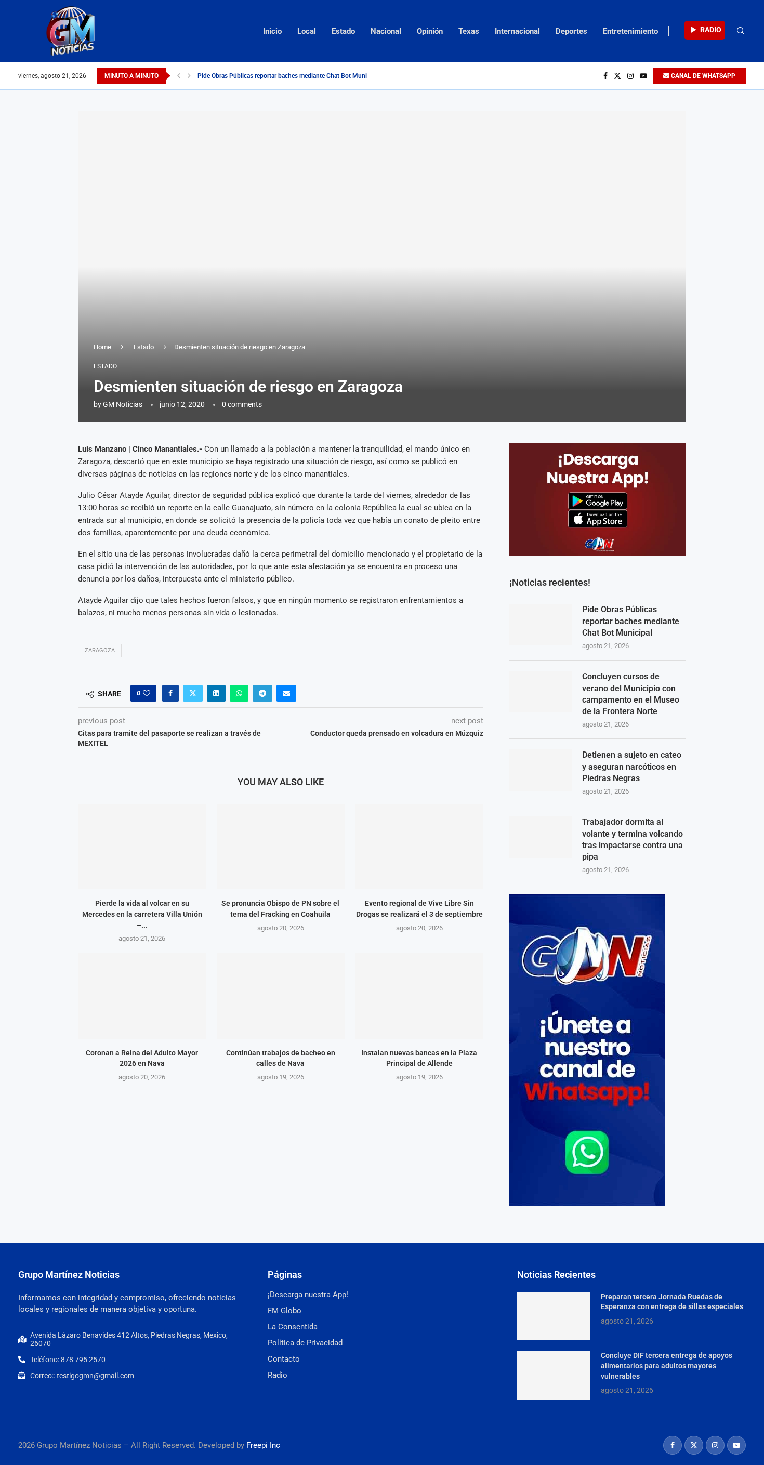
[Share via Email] (286, 693)
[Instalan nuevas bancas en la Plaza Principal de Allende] (419, 995)
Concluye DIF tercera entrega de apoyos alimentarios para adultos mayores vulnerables (666, 1365)
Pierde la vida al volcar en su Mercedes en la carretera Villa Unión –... (142, 914)
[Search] (740, 31)
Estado (343, 31)
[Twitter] (617, 76)
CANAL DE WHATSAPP (702, 76)
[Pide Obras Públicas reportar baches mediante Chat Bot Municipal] (540, 624)
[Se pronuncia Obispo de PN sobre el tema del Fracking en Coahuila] (281, 846)
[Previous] (179, 76)
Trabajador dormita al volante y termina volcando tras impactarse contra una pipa (632, 839)
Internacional (517, 31)
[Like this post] (146, 693)
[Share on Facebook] (170, 693)
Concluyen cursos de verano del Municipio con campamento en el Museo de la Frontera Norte (630, 693)
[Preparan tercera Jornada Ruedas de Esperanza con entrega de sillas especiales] (553, 1316)
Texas (468, 31)
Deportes (571, 31)
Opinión (430, 31)
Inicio (272, 31)
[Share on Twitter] (193, 693)
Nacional (386, 31)
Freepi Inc (263, 1445)
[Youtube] (643, 76)
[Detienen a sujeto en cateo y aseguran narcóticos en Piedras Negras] (540, 770)
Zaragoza (100, 650)
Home (102, 347)
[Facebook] (605, 76)
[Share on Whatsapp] (239, 693)
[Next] (189, 76)
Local (306, 31)
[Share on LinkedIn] (216, 693)
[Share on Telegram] (262, 693)
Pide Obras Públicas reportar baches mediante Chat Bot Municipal (288, 76)
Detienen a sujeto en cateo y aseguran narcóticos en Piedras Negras (631, 766)
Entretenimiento (630, 31)
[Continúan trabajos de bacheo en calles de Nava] (281, 995)
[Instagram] (630, 76)
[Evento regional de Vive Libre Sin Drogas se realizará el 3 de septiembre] (419, 846)
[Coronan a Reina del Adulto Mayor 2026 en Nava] (142, 995)
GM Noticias (122, 404)
